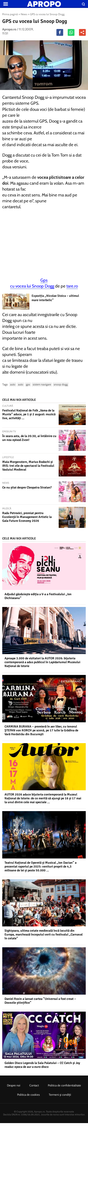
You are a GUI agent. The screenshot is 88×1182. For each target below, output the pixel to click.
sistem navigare (42, 384)
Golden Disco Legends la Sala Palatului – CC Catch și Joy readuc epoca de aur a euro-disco (42, 1065)
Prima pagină (10, 14)
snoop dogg (61, 384)
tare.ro (72, 286)
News (24, 14)
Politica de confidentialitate (64, 1085)
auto (20, 384)
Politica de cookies (28, 1094)
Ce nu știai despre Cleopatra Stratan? (27, 487)
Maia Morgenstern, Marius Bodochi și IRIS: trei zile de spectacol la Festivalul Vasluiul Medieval (28, 465)
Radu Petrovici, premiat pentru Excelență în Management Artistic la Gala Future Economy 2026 (27, 517)
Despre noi (13, 1085)
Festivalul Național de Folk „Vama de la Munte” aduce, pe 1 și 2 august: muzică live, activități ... (29, 414)
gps (28, 384)
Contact (34, 1085)
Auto (12, 384)
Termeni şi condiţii (60, 1094)
